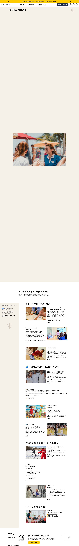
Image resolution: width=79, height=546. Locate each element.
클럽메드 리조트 (31, 4)
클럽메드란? (22, 4)
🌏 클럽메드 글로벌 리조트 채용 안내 (7, 308)
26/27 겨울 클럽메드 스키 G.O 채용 (7, 312)
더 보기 (48, 322)
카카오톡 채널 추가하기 (34, 542)
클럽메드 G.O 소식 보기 (8, 316)
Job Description (50, 320)
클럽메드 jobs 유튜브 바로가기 (53, 516)
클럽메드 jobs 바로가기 (52, 515)
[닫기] (62, 535)
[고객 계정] (73, 4)
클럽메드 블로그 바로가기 (52, 514)
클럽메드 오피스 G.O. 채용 (9, 305)
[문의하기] (76, 4)
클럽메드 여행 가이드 (42, 4)
